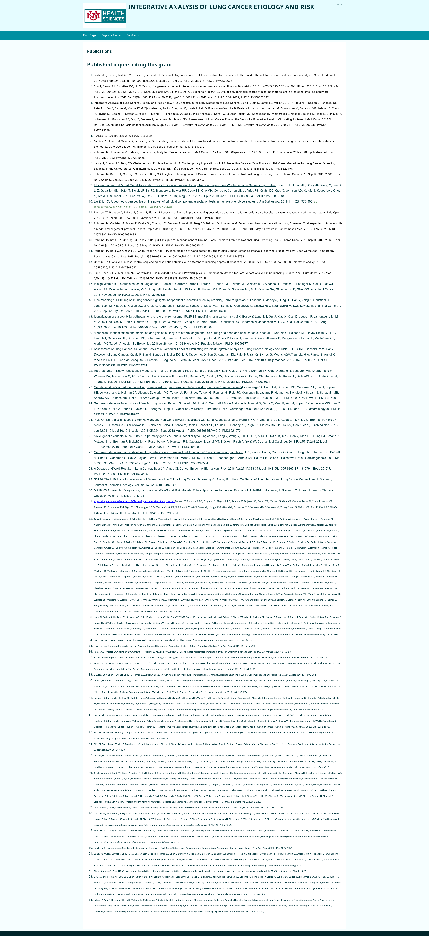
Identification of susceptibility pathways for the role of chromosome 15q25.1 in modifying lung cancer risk (164, 316)
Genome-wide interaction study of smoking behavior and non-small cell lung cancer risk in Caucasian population (168, 452)
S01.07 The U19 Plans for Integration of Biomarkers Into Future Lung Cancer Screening (152, 479)
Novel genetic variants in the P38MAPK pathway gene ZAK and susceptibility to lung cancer (155, 436)
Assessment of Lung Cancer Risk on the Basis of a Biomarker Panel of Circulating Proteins (154, 349)
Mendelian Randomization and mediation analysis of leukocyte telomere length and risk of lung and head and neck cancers (176, 332)
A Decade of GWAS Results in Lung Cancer (123, 468)
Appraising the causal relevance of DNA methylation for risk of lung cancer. (134, 501)
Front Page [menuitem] (89, 35)
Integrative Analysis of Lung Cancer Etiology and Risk (221, 7)
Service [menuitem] (131, 35)
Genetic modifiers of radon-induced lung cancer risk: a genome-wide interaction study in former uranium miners (168, 387)
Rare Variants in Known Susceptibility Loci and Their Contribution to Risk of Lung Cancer (153, 370)
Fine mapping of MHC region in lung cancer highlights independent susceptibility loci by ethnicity (158, 300)
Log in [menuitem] (339, 4)
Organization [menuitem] (109, 35)
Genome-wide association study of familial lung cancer (130, 403)
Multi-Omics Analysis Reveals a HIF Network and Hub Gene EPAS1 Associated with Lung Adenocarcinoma (165, 419)
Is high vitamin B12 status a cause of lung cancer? (127, 283)
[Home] (104, 16)
